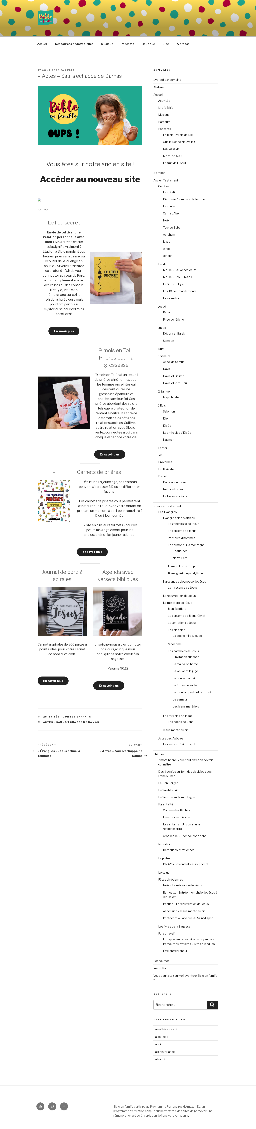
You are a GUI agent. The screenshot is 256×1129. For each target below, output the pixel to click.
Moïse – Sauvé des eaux (179, 270)
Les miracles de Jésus (177, 716)
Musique (107, 44)
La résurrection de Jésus (179, 595)
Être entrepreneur (175, 951)
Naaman (168, 439)
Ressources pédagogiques (74, 44)
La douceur (160, 1036)
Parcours (164, 122)
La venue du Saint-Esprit (179, 744)
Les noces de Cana (180, 721)
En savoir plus (64, 331)
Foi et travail (166, 933)
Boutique (148, 44)
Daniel (162, 476)
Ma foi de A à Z (172, 156)
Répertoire (165, 844)
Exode (162, 264)
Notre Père (180, 558)
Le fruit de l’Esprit (174, 163)
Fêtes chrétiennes (170, 879)
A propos (183, 44)
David (167, 369)
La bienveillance (164, 1051)
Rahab (167, 312)
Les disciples (176, 630)
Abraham (169, 234)
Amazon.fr (181, 1115)
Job (160, 455)
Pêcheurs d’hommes (181, 538)
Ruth (161, 349)
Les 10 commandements (180, 291)
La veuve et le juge (185, 671)
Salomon (169, 411)
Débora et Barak (174, 333)
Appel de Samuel (174, 362)
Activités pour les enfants (67, 716)
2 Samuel (164, 391)
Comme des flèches (176, 810)
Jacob (167, 248)
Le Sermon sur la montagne (176, 797)
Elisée (167, 425)
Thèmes (159, 754)
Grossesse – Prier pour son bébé (185, 836)
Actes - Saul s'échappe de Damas (71, 722)
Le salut (163, 872)
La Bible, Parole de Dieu (178, 135)
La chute (169, 206)
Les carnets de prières (96, 501)
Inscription (160, 968)
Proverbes (165, 462)
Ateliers (158, 87)
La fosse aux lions (175, 496)
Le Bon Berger (168, 783)
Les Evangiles (167, 512)
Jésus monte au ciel (176, 730)
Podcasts (127, 44)
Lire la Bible (165, 107)
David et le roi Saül (175, 383)
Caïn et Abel (171, 213)
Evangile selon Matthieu (179, 518)
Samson (168, 340)
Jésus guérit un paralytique (185, 573)
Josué (162, 306)
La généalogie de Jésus (183, 523)
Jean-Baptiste (177, 608)
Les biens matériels (186, 706)
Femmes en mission (176, 817)
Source (43, 210)
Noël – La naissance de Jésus (182, 885)
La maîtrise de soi (165, 1029)
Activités (164, 100)
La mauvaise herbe (185, 664)
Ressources (161, 961)
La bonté (159, 1059)
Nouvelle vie (171, 148)
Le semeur (180, 699)
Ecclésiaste (166, 469)
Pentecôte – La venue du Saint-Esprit (188, 918)
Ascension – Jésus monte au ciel (184, 911)
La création (170, 192)
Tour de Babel (172, 227)
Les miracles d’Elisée (177, 432)
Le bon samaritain (184, 678)
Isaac (166, 241)
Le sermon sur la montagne (186, 545)
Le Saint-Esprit (168, 790)
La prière (164, 858)
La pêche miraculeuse (187, 635)
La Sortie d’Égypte (175, 284)
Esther (162, 448)
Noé (166, 220)
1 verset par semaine (167, 79)
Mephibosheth (172, 397)
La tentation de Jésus (182, 622)
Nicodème (175, 644)
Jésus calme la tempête (184, 566)
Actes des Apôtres (170, 738)
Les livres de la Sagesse (174, 926)
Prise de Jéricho (173, 319)
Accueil (42, 44)
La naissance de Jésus (183, 587)
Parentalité (165, 804)
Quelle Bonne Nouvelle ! (179, 141)
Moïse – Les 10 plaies (177, 277)
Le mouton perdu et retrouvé (192, 692)
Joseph (167, 255)
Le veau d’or (171, 298)
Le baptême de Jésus (182, 530)
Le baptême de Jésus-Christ (186, 615)
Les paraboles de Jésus (183, 651)
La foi (157, 1044)
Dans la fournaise (174, 482)
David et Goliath (173, 376)
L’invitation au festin (186, 657)
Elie (165, 418)
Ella (71, 70)
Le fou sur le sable (185, 685)
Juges (162, 327)
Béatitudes (180, 551)
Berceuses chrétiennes (179, 850)
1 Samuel (164, 356)
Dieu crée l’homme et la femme (184, 199)
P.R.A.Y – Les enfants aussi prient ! (185, 864)
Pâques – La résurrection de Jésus (186, 904)
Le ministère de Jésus (177, 602)
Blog (166, 44)
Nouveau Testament (167, 506)
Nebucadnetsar (173, 489)
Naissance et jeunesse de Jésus (184, 581)
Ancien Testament (165, 180)
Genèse (163, 186)
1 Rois (162, 405)
